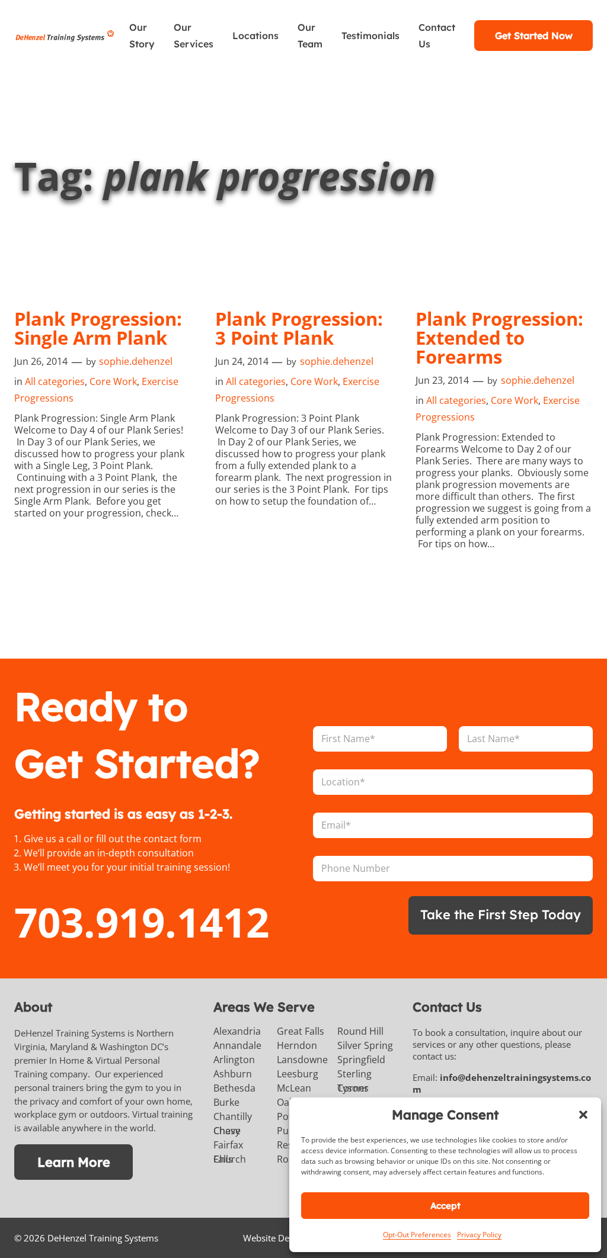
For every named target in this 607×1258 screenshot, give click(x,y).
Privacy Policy (479, 1235)
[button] (583, 1115)
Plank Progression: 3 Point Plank (299, 328)
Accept (445, 1205)
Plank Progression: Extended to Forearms (499, 337)
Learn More (73, 1162)
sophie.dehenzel (135, 361)
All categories (55, 381)
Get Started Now (534, 35)
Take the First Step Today (500, 914)
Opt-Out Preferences (417, 1235)
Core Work (113, 381)
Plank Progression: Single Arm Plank (98, 328)
